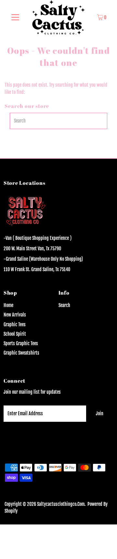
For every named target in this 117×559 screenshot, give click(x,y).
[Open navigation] (15, 17)
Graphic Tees (15, 324)
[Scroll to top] (104, 545)
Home (8, 305)
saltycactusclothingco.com (60, 504)
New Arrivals (15, 314)
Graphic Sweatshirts (21, 353)
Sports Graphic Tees (21, 343)
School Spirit (15, 334)
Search (64, 305)
